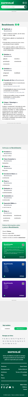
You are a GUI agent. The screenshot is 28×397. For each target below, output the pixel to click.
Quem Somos (23, 366)
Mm (8, 341)
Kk (3, 341)
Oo (13, 341)
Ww (9, 343)
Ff (16, 338)
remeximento (17, 61)
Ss (22, 341)
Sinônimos (3, 366)
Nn (11, 341)
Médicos (24, 387)
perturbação (6, 61)
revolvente (7, 328)
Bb (7, 338)
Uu (3, 343)
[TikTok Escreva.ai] (7, 387)
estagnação (6, 73)
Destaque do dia (5, 369)
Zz (16, 343)
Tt (24, 341)
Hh (20, 338)
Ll (5, 341)
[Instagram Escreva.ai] (4, 387)
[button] (24, 3)
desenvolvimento (7, 215)
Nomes (3, 378)
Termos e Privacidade (21, 372)
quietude (5, 75)
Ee (14, 338)
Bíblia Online (23, 384)
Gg (18, 338)
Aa (4, 338)
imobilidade (17, 73)
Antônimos (4, 372)
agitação (5, 59)
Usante (25, 389)
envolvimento (6, 218)
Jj (24, 338)
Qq (18, 341)
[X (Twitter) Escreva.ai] (13, 387)
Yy (13, 343)
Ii (22, 338)
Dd (11, 338)
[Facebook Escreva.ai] (1, 387)
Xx (11, 343)
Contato (25, 375)
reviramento (6, 64)
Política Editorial (22, 369)
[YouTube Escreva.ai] (10, 387)
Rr (20, 341)
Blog (2, 375)
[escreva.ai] (7, 3)
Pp (15, 341)
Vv (6, 343)
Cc (9, 338)
